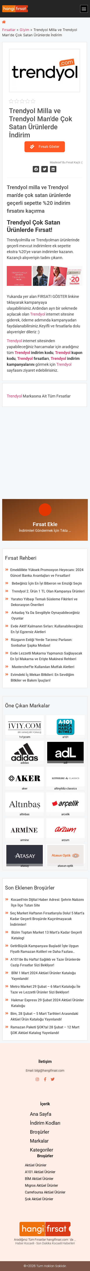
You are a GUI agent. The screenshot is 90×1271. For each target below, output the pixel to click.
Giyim (24, 30)
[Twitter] (53, 1079)
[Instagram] (37, 1079)
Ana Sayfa (40, 1114)
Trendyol (38, 314)
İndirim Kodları (45, 1123)
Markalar (39, 1141)
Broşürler (39, 1132)
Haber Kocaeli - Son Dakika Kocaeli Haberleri (45, 1243)
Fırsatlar (9, 30)
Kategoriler (41, 1150)
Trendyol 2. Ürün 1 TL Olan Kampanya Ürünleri (48, 591)
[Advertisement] (45, 452)
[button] (84, 9)
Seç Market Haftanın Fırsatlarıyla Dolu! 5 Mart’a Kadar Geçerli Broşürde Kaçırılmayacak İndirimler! (47, 919)
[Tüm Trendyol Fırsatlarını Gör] (45, 89)
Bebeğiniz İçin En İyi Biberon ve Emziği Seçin (47, 583)
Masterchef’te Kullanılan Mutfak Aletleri (43, 667)
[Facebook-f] (45, 1079)
